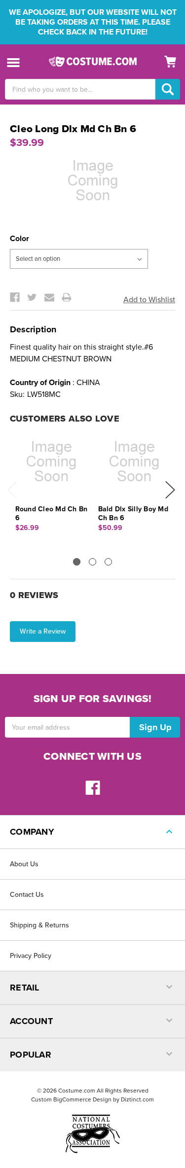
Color (19, 239)
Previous (12, 490)
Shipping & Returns (39, 925)
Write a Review (43, 631)
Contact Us (27, 894)
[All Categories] (13, 61)
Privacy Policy (30, 956)
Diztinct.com (137, 1099)
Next (170, 490)
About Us (24, 864)
